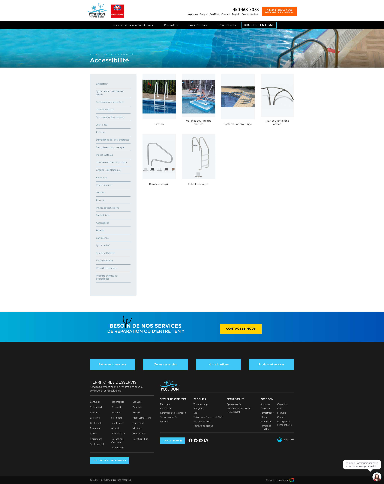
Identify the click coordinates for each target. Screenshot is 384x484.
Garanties (282, 404)
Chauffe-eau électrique (108, 170)
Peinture (100, 132)
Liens (280, 408)
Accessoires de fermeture (110, 102)
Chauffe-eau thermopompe (111, 162)
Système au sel (104, 185)
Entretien (165, 404)
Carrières (214, 14)
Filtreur (100, 230)
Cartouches (102, 238)
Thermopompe (201, 404)
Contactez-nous (241, 328)
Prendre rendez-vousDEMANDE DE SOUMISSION (279, 11)
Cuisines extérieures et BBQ (208, 417)
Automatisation (104, 260)
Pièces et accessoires (107, 207)
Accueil (94, 54)
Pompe (100, 200)
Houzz (206, 440)
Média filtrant (103, 215)
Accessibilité (102, 223)
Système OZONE (105, 253)
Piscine (108, 54)
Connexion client (250, 14)
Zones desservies (165, 364)
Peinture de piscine (203, 425)
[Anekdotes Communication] (292, 480)
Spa (195, 412)
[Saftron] (159, 96)
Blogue (203, 14)
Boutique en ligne (259, 25)
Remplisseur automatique (110, 147)
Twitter (196, 440)
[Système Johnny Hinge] (238, 96)
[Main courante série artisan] (277, 96)
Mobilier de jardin (202, 421)
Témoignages (227, 25)
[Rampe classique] (159, 156)
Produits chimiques (106, 268)
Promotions (267, 421)
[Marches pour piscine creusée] (198, 96)
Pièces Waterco (104, 155)
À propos (193, 14)
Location (164, 421)
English (235, 14)
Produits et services (271, 364)
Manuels (281, 412)
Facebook (190, 440)
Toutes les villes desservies (109, 460)
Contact (225, 14)
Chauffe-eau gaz (105, 109)
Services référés (168, 417)
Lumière (100, 192)
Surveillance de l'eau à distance (112, 139)
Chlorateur (102, 84)
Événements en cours (112, 364)
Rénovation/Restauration (173, 412)
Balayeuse (101, 177)
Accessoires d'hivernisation (110, 117)
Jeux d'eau (101, 124)
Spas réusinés (198, 25)
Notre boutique (218, 364)
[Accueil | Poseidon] (97, 10)
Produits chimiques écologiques (106, 277)
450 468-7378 (246, 9)
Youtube (201, 440)
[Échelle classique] (198, 156)
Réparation (165, 408)
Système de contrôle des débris (109, 93)
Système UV (103, 245)
